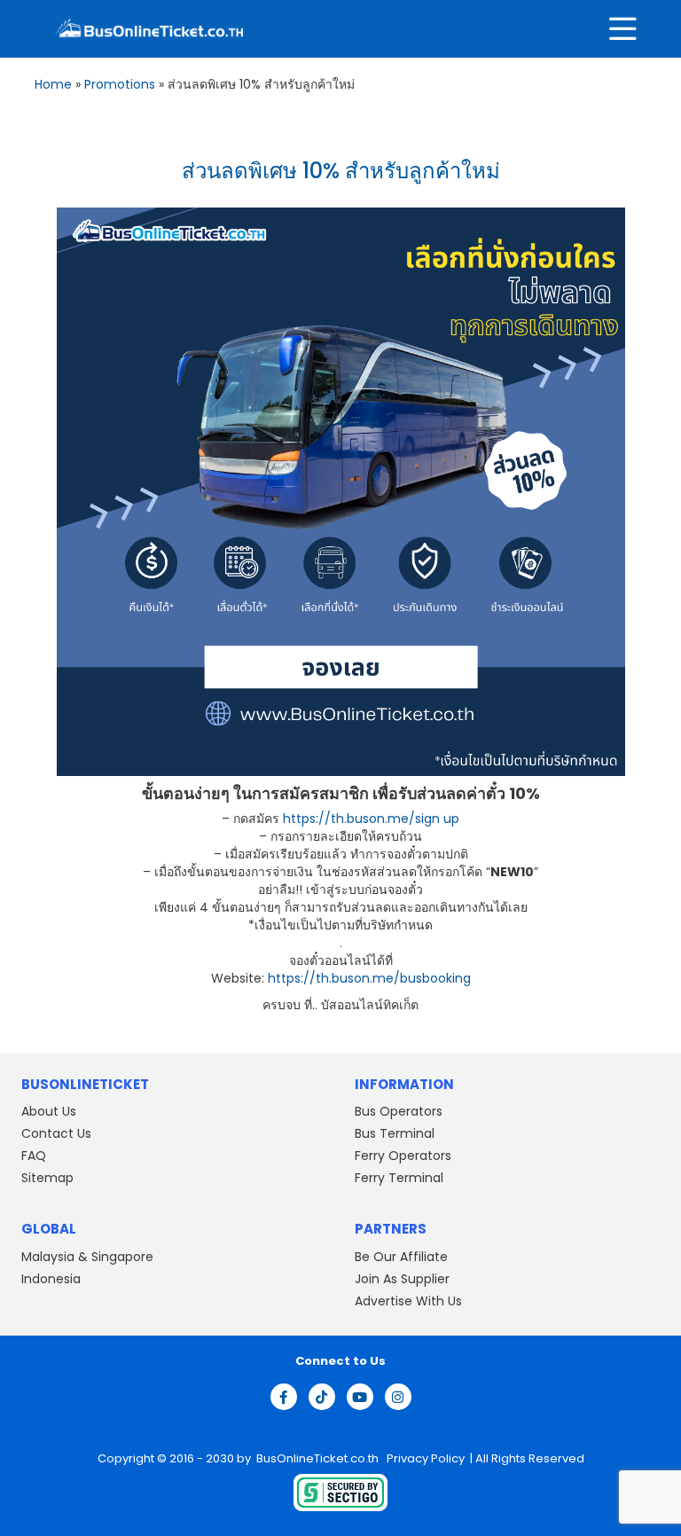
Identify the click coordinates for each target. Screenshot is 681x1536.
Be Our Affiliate (401, 1257)
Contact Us (56, 1133)
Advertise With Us (408, 1301)
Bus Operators (398, 1111)
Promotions (119, 84)
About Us (48, 1111)
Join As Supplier (402, 1279)
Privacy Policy (424, 1458)
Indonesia (51, 1279)
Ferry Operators (403, 1155)
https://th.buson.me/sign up (371, 818)
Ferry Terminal (399, 1178)
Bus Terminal (394, 1133)
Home (53, 84)
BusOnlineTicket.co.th (319, 1458)
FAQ (33, 1155)
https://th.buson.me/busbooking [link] (369, 978)
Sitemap (47, 1178)
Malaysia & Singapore (87, 1257)
